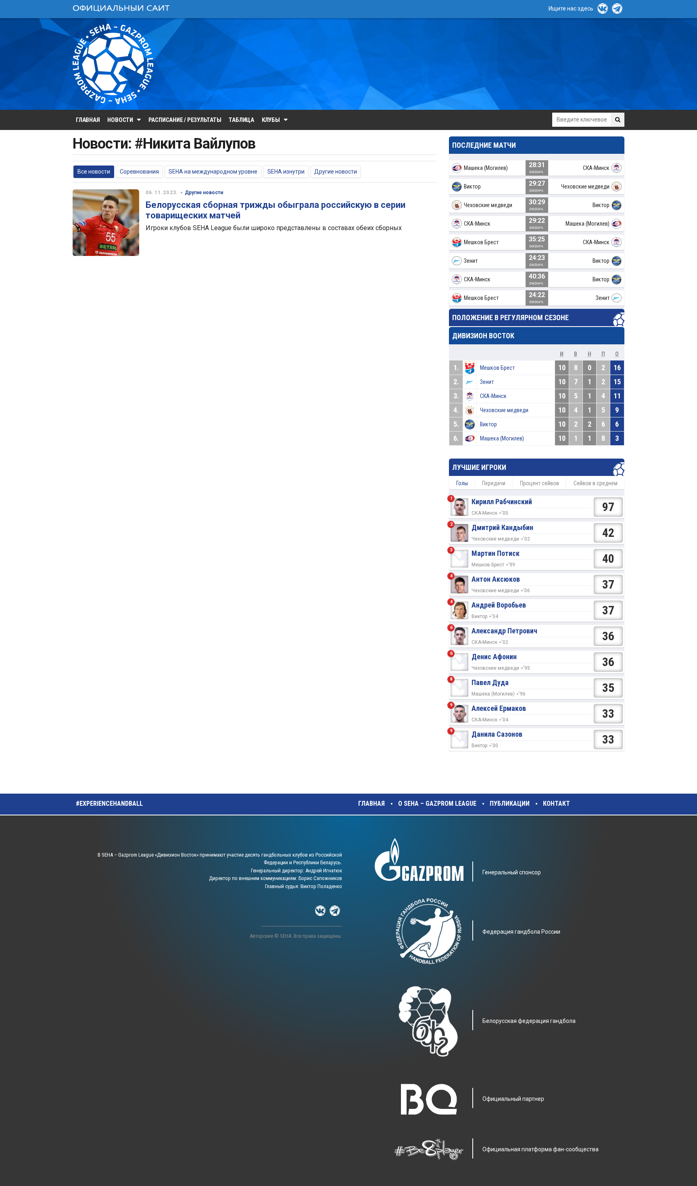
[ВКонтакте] (602, 8)
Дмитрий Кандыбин (502, 527)
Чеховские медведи (504, 410)
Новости (120, 120)
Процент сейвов (539, 483)
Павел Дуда (490, 682)
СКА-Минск (493, 396)
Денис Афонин (494, 656)
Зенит (487, 382)
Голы (462, 483)
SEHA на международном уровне (213, 171)
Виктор (488, 424)
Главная (88, 120)
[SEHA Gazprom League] (113, 64)
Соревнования (139, 171)
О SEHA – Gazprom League (437, 803)
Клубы (271, 120)
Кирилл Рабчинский (502, 501)
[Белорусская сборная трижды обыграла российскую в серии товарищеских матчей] (106, 222)
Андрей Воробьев (499, 605)
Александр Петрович (504, 631)
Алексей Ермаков (499, 708)
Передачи (493, 483)
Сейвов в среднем (596, 483)
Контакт (556, 803)
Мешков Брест (497, 368)
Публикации (510, 803)
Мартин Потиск (496, 553)
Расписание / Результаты (184, 120)
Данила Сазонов (497, 734)
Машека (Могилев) (502, 438)
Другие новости (335, 171)
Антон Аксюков (496, 579)
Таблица (241, 120)
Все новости (93, 171)
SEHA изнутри (286, 171)
